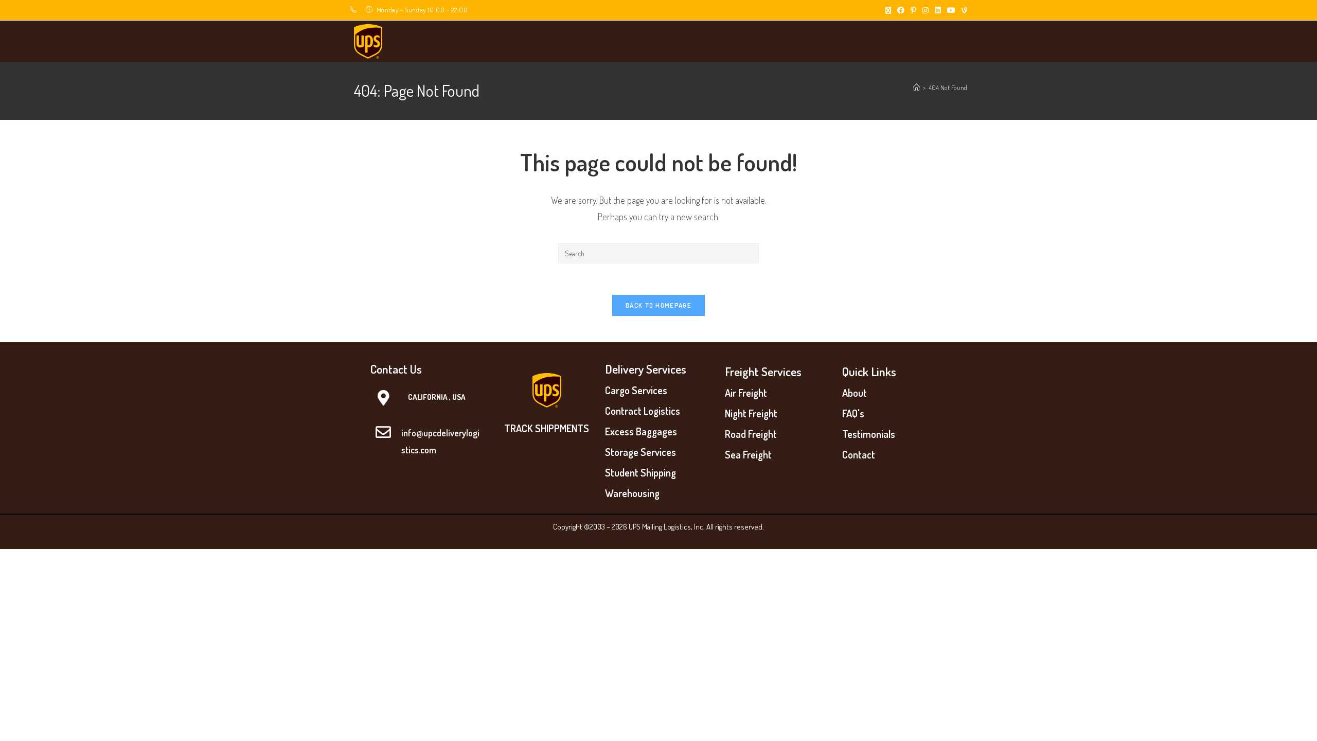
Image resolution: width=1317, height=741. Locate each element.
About (854, 392)
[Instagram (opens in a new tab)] (925, 10)
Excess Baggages (641, 431)
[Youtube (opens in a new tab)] (951, 10)
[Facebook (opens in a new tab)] (900, 10)
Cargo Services (636, 390)
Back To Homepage (658, 305)
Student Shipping (640, 472)
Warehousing (632, 493)
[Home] (916, 87)
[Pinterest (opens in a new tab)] (913, 10)
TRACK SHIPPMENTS (546, 428)
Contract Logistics (642, 410)
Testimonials (868, 433)
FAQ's (853, 413)
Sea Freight (748, 454)
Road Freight (751, 433)
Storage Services (640, 451)
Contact (858, 454)
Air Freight (746, 392)
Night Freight (751, 413)
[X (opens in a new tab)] (888, 10)
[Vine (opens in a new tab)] (962, 10)
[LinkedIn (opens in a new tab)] (938, 10)
